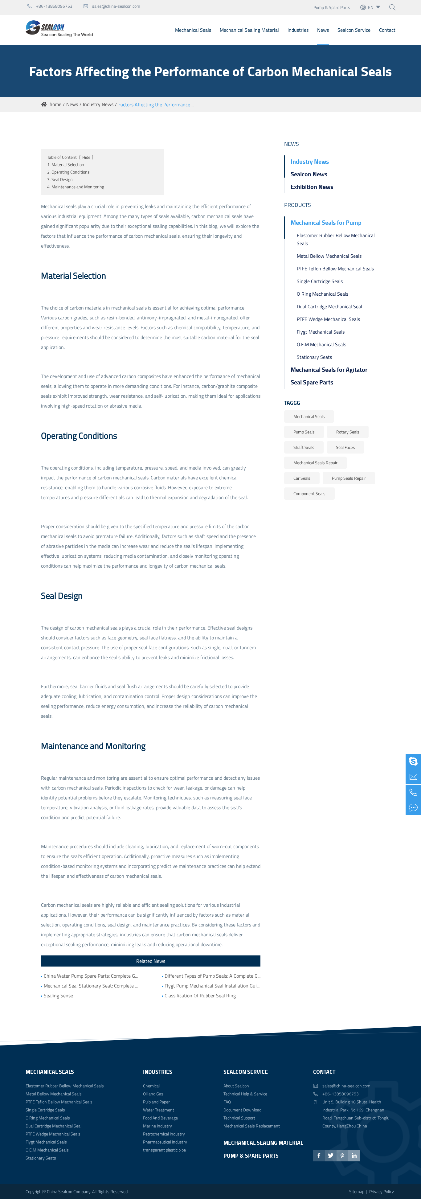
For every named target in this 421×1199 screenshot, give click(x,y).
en (370, 7)
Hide (86, 157)
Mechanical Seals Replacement (251, 1126)
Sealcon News (309, 174)
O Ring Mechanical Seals (322, 294)
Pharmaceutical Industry (165, 1142)
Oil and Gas (153, 1093)
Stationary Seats (314, 357)
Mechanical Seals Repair (315, 462)
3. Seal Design (60, 179)
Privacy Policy (381, 1191)
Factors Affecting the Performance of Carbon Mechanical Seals (183, 104)
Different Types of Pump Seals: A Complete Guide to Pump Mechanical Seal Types (213, 976)
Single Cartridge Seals (320, 281)
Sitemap (356, 1191)
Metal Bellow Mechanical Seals (329, 256)
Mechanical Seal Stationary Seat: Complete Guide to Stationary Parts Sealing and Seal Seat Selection (92, 986)
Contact (387, 30)
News (323, 30)
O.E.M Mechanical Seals (321, 344)
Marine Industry (157, 1126)
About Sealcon (236, 1085)
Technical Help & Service (245, 1093)
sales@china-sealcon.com (111, 6)
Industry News (98, 104)
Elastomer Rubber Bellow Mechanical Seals (336, 239)
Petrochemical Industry (164, 1134)
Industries (298, 30)
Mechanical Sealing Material (249, 30)
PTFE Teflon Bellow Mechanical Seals (335, 268)
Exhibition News (312, 186)
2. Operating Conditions (68, 172)
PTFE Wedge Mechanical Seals (328, 319)
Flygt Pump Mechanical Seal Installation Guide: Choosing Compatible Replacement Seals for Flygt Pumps (213, 986)
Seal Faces (345, 447)
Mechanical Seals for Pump (326, 222)
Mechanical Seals (193, 30)
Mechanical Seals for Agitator (329, 369)
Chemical (151, 1085)
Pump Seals (304, 432)
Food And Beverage (160, 1118)
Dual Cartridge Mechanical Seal (329, 306)
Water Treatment (158, 1110)
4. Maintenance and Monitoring (75, 186)
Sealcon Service (353, 30)
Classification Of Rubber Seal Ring (200, 995)
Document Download (242, 1110)
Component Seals (309, 493)
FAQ (227, 1101)
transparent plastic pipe (164, 1150)
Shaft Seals (303, 447)
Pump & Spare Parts (331, 7)
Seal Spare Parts (312, 382)
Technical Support (239, 1118)
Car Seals (301, 478)
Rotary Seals (347, 432)
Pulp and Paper (156, 1101)
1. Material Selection (65, 164)
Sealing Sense (58, 995)
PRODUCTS (297, 205)
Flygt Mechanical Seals (321, 331)
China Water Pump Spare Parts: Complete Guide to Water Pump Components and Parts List (92, 976)
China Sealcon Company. (69, 1191)
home (55, 104)
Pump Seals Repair (349, 478)
